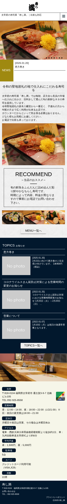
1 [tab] (47, 56)
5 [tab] (57, 56)
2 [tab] (49, 56)
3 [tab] (52, 56)
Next (1, 40)
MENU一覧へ (33, 230)
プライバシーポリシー (55, 497)
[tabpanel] (33, 40)
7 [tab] (62, 56)
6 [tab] (60, 56)
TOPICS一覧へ (33, 345)
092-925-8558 (13, 494)
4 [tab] (54, 56)
